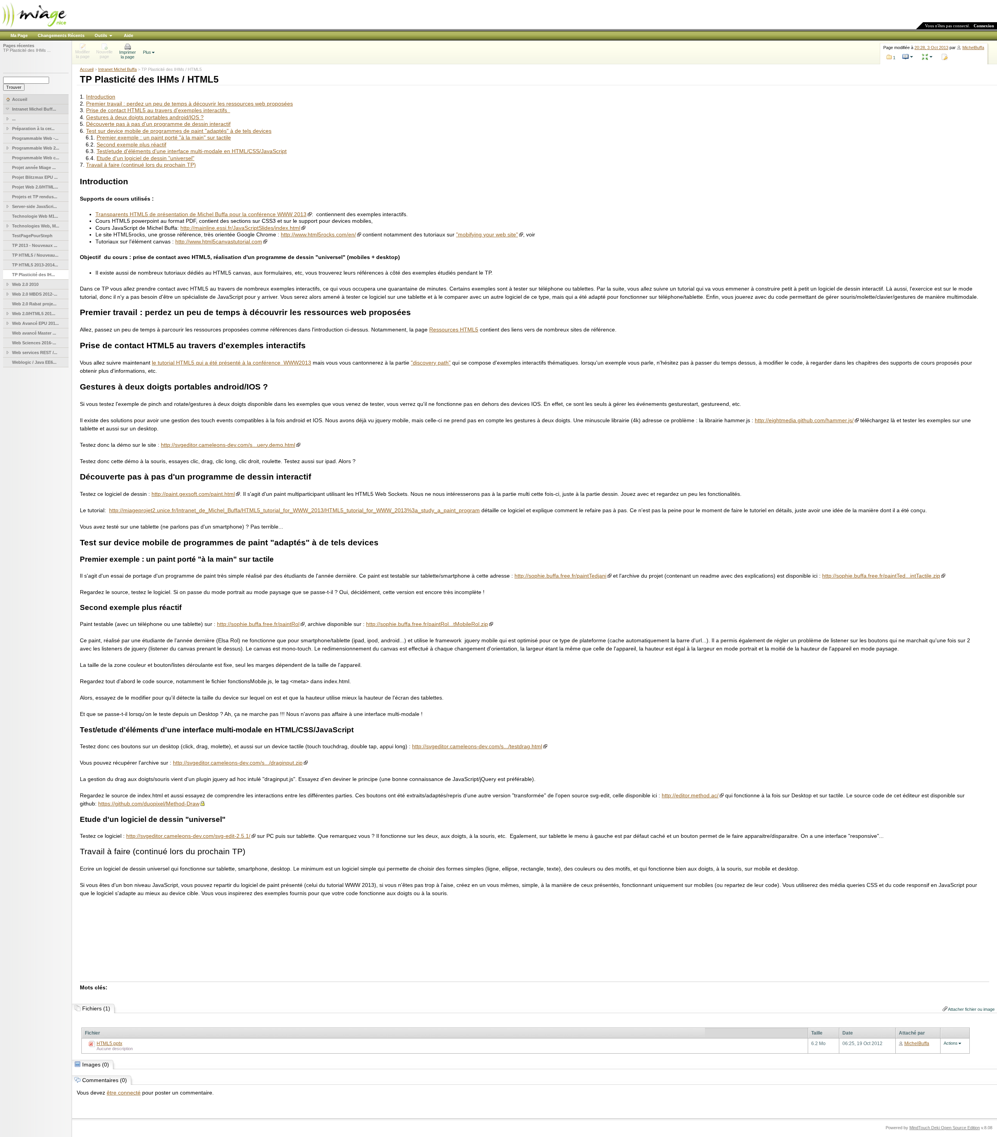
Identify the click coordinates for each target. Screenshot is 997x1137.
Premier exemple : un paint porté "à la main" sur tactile (164, 137)
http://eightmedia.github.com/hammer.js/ (804, 420)
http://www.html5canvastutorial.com (218, 241)
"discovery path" (431, 363)
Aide (128, 35)
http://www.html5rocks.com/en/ (318, 234)
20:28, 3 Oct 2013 (931, 47)
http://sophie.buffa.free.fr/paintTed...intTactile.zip (881, 576)
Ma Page (19, 35)
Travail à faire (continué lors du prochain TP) (141, 165)
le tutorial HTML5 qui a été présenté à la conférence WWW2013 (231, 363)
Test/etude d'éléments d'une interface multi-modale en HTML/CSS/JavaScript (192, 151)
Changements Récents (61, 35)
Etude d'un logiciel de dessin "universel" (145, 158)
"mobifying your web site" (487, 234)
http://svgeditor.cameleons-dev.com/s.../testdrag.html (477, 746)
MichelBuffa (973, 47)
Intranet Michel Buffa (117, 69)
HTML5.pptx (109, 1043)
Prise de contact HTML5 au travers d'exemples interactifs (158, 110)
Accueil (86, 69)
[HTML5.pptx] (92, 1045)
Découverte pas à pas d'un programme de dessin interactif (158, 124)
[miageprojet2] (34, 27)
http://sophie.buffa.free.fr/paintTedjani (560, 576)
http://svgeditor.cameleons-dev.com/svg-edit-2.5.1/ (188, 836)
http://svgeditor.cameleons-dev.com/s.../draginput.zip (238, 763)
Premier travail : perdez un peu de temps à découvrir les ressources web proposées (189, 103)
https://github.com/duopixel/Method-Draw (148, 803)
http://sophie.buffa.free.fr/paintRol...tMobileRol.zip (427, 624)
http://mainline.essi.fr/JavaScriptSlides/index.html (240, 228)
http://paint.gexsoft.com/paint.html (193, 494)
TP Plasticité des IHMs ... (27, 50)
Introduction (100, 96)
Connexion (984, 25)
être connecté (124, 1092)
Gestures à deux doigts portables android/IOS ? (145, 117)
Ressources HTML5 (453, 329)
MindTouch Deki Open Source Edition (944, 1127)
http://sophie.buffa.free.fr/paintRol (258, 624)
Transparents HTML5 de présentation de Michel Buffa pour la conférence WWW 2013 (200, 214)
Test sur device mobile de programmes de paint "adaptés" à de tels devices (178, 131)
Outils (101, 35)
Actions (951, 1043)
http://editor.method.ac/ (690, 795)
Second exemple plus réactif (131, 144)
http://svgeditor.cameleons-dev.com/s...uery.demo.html (228, 445)
